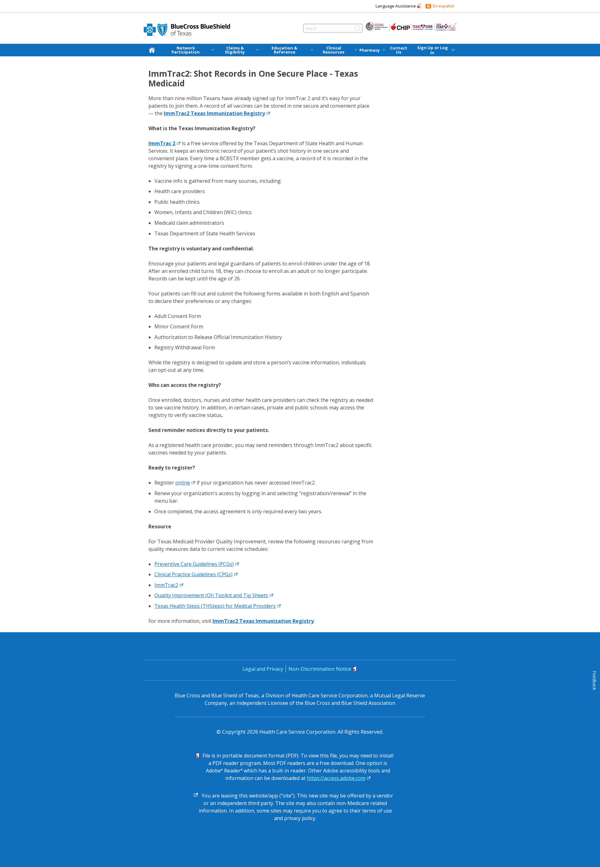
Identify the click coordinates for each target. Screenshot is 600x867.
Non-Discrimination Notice (319, 668)
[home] (153, 50)
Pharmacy (369, 50)
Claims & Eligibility (235, 50)
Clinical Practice (193, 574)
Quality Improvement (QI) (211, 595)
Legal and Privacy (262, 668)
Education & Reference (284, 50)
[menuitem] (153, 50)
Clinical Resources (333, 50)
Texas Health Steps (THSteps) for (215, 606)
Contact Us (398, 50)
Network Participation (186, 50)
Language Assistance (396, 6)
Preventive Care (194, 564)
